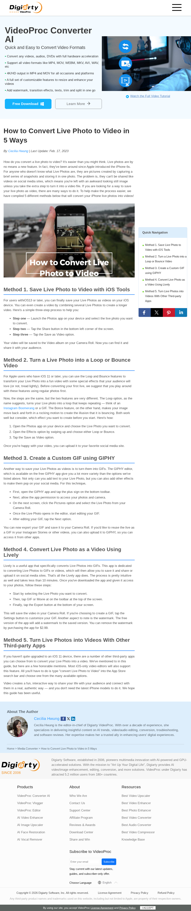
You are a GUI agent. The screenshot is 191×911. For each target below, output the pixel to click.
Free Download (25, 104)
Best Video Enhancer (136, 803)
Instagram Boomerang (19, 408)
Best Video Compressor (138, 832)
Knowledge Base (133, 839)
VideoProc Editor (29, 810)
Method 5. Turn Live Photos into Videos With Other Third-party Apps (164, 296)
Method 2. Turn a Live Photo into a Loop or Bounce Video (166, 259)
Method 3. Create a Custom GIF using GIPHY (164, 270)
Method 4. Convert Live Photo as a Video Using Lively (165, 282)
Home (10, 748)
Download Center (81, 832)
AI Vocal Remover (29, 839)
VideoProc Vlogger (30, 803)
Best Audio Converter (136, 825)
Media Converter (28, 748)
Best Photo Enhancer (136, 810)
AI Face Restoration (31, 832)
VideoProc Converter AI (33, 796)
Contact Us (77, 803)
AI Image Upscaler (30, 825)
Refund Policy (166, 892)
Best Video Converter (136, 817)
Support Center (79, 810)
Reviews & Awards (82, 825)
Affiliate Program (81, 817)
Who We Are (78, 796)
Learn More (76, 104)
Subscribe (109, 861)
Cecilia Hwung (18, 151)
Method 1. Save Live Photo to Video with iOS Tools (163, 247)
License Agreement (109, 892)
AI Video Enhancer (30, 817)
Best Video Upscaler (136, 796)
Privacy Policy (139, 892)
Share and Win (79, 839)
